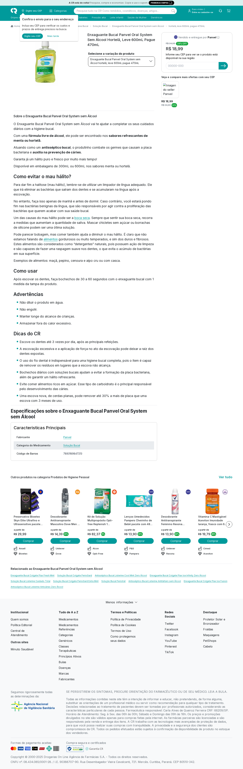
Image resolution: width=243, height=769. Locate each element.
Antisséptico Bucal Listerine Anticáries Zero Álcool (37, 586)
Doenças (65, 668)
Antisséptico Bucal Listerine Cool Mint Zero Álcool (121, 575)
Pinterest (171, 646)
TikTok (169, 652)
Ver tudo (225, 477)
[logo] (14, 11)
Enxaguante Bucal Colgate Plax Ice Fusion (205, 581)
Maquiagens (211, 635)
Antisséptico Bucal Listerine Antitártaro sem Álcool (154, 581)
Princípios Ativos (70, 656)
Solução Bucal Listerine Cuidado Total (30, 581)
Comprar (28, 541)
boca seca (82, 218)
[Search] (173, 10)
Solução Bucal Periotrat (113, 581)
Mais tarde (53, 36)
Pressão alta (99, 17)
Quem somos (19, 619)
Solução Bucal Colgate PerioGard (74, 575)
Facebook (171, 629)
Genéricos (156, 17)
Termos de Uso (120, 631)
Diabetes (83, 17)
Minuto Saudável (22, 649)
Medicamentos (68, 619)
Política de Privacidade (125, 619)
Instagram (171, 635)
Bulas (62, 662)
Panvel (67, 437)
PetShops (209, 640)
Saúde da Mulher (137, 17)
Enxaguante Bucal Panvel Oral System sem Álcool (138, 26)
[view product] (28, 501)
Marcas (64, 673)
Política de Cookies (123, 625)
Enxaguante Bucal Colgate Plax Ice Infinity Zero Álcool (178, 575)
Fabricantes (67, 679)
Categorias (66, 635)
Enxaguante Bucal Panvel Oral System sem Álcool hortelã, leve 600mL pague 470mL (115, 61)
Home (17, 26)
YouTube (171, 640)
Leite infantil (116, 17)
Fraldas (208, 629)
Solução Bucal (100, 26)
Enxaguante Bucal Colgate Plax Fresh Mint (32, 575)
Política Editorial (21, 625)
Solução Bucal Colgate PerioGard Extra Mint (76, 581)
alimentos (51, 239)
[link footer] (75, 749)
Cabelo (208, 646)
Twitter (169, 623)
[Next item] (229, 524)
